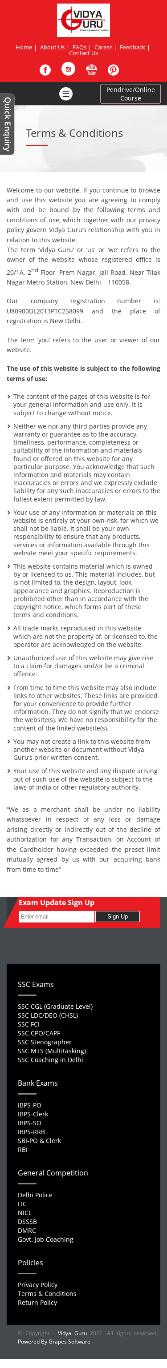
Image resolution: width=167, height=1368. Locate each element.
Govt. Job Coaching (45, 1239)
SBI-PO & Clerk (39, 1140)
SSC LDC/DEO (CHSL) (48, 1015)
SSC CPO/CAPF (39, 1033)
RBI (23, 1149)
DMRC (27, 1230)
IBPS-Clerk (33, 1114)
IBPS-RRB (31, 1131)
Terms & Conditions (47, 1293)
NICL (25, 1212)
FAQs (79, 47)
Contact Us (83, 53)
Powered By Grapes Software (54, 1341)
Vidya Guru (72, 1333)
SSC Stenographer (45, 1042)
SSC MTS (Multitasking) (52, 1051)
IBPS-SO (29, 1123)
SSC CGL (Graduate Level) (55, 1006)
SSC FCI (29, 1024)
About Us (52, 47)
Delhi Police (35, 1195)
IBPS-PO (29, 1105)
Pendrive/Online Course (130, 93)
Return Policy (37, 1302)
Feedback (132, 47)
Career (103, 47)
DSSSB (27, 1221)
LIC (22, 1204)
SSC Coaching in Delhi (50, 1059)
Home (24, 47)
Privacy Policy (37, 1284)
